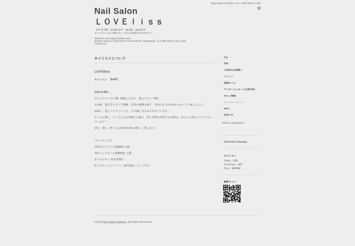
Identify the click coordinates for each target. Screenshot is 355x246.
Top (226, 57)
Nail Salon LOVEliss (115, 222)
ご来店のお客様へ (233, 70)
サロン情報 (230, 96)
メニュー (228, 76)
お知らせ (228, 114)
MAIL (227, 108)
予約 (226, 63)
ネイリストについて (234, 102)
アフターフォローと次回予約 (239, 89)
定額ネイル (230, 83)
